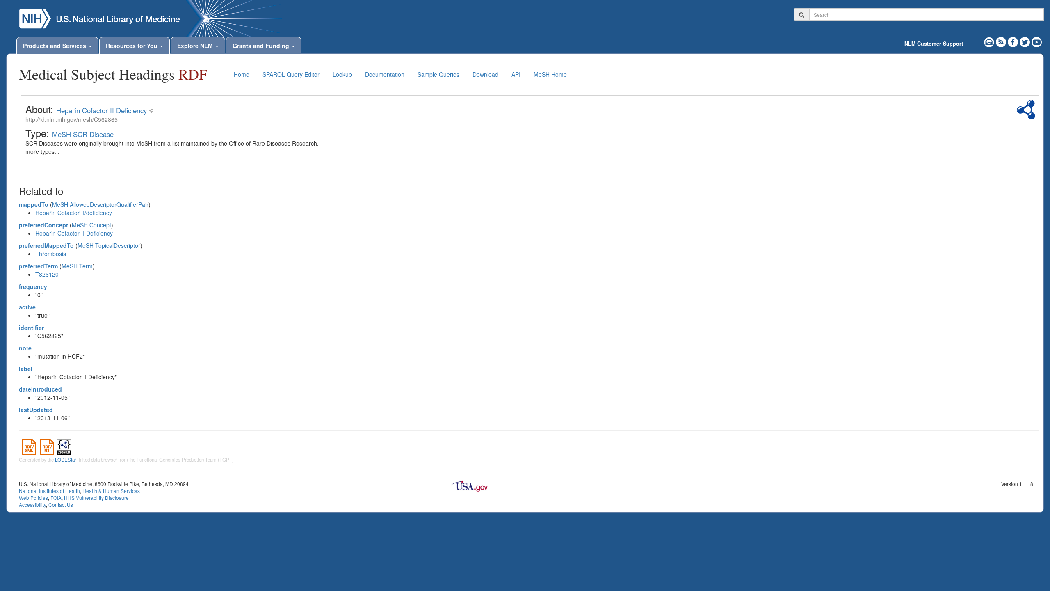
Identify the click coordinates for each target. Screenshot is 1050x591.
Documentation (384, 74)
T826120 (47, 274)
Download (485, 74)
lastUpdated (36, 409)
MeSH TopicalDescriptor (109, 245)
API (515, 74)
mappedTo (33, 204)
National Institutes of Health (49, 490)
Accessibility (32, 504)
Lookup (342, 74)
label (25, 368)
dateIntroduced (40, 389)
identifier (31, 327)
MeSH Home (550, 74)
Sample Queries (438, 74)
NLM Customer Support (933, 43)
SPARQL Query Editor (291, 74)
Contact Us (60, 504)
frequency (33, 286)
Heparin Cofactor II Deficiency (101, 110)
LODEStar (65, 459)
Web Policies (33, 497)
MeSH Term (77, 266)
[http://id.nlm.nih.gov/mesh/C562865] (151, 110)
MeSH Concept (91, 225)
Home (241, 74)
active (27, 307)
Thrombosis (50, 254)
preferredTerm (38, 266)
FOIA (56, 497)
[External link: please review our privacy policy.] (1014, 41)
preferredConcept (43, 225)
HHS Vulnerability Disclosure (96, 497)
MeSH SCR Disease (83, 134)
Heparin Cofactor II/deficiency (73, 212)
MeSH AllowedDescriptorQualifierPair (100, 204)
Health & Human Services (111, 490)
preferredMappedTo (46, 245)
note (25, 348)
